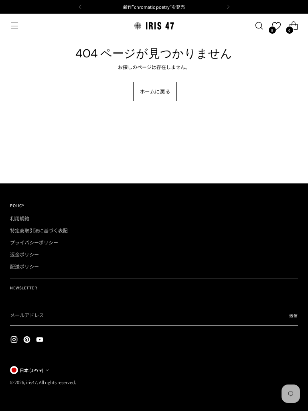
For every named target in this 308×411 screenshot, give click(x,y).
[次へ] (228, 7)
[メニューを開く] (14, 26)
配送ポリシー (24, 266)
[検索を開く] (259, 26)
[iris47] (154, 26)
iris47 (31, 382)
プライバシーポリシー (34, 242)
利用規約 (19, 218)
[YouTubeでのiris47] (40, 341)
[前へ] (80, 7)
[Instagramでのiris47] (15, 341)
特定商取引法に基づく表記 (39, 230)
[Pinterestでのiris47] (27, 341)
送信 (293, 315)
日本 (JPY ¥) (31, 370)
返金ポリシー (24, 254)
